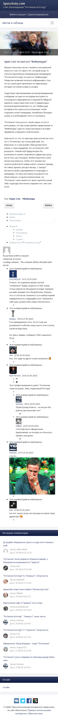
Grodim (6, 687)
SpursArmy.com (14, 3)
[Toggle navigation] (52, 23)
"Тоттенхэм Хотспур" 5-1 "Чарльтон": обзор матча (25, 629)
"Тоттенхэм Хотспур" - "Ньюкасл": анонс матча (24, 616)
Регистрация (15, 220)
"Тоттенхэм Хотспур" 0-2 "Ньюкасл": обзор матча (25, 575)
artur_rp (8, 52)
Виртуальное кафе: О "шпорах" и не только (22, 602)
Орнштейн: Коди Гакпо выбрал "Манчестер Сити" (26, 589)
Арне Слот (15, 198)
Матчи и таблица (12, 23)
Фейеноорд (29, 198)
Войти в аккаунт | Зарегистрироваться (29, 14)
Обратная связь (35, 713)
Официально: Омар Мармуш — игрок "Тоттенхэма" (26, 643)
